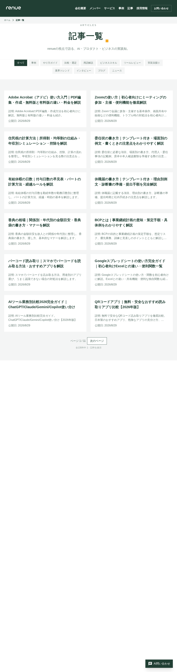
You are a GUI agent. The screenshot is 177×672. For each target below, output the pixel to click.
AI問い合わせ (159, 664)
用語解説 (88, 62)
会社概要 (80, 8)
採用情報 (142, 8)
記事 (130, 8)
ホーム (7, 20)
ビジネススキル (108, 62)
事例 (121, 8)
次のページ (97, 340)
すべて (20, 62)
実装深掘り (154, 62)
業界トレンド (62, 70)
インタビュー (84, 70)
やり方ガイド (50, 62)
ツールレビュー (132, 62)
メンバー (95, 8)
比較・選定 (70, 62)
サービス (109, 8)
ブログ (101, 70)
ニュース (117, 70)
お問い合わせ (161, 8)
